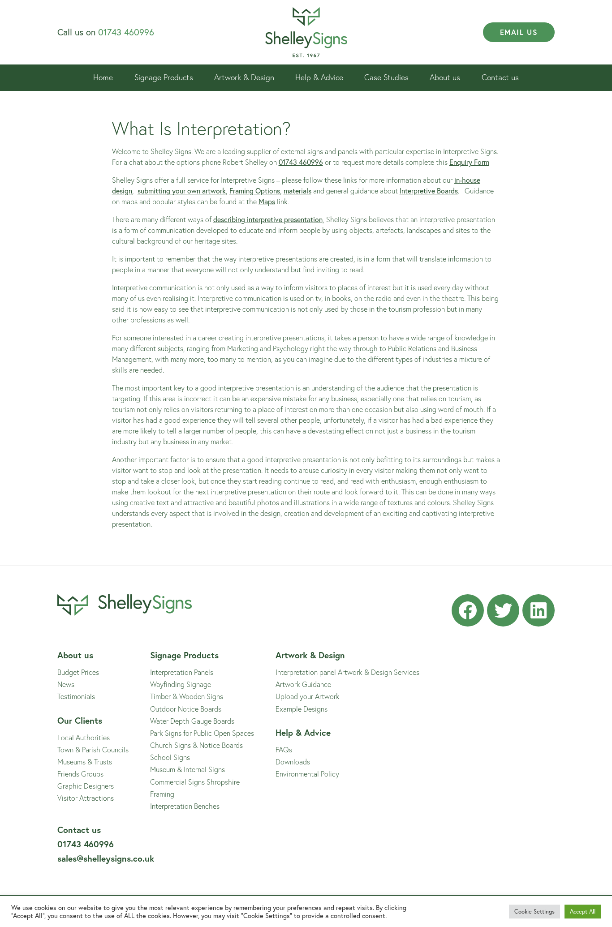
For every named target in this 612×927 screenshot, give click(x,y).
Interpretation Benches (185, 806)
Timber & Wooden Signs (186, 696)
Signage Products (163, 77)
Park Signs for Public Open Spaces (202, 733)
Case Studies (386, 77)
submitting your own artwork (182, 190)
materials (297, 190)
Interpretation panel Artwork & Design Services (347, 672)
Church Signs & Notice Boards (196, 745)
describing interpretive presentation (268, 219)
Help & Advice (319, 77)
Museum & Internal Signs (187, 769)
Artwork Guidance (303, 684)
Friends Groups (80, 773)
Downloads (293, 761)
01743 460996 (126, 32)
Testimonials (76, 696)
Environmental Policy (307, 773)
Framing (162, 793)
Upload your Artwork (308, 696)
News (65, 684)
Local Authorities (83, 737)
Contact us (500, 77)
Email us (519, 32)
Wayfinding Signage (180, 684)
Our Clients (79, 720)
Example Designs (302, 708)
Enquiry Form (469, 162)
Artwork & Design (244, 77)
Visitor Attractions (85, 798)
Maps (267, 201)
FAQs (284, 749)
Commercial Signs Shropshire (195, 781)
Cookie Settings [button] (534, 911)
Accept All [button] (582, 911)
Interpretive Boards (429, 190)
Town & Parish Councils (93, 749)
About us (445, 77)
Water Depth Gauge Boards (192, 720)
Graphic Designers (85, 785)
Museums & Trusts (84, 761)
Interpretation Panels (181, 672)
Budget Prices (78, 672)
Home (103, 77)
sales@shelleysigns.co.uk (105, 858)
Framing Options (254, 190)
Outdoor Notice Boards (185, 708)
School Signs (170, 757)
